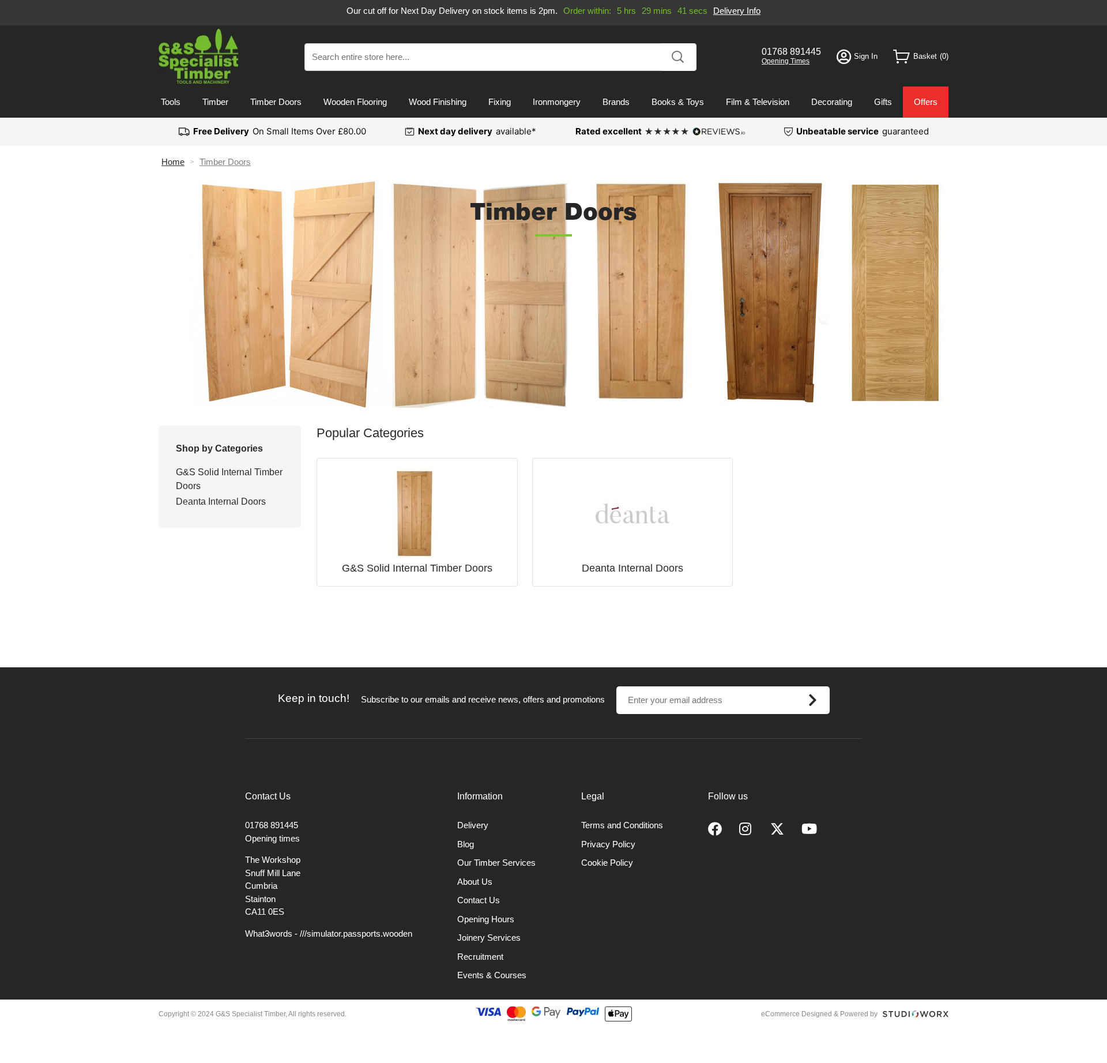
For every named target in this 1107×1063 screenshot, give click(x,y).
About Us (474, 882)
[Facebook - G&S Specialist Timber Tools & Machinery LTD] (715, 829)
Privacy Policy (608, 844)
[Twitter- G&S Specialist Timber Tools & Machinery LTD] (777, 829)
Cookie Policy (607, 862)
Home (172, 161)
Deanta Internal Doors (221, 501)
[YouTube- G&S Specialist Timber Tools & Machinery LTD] (809, 829)
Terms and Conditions (622, 825)
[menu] (553, 102)
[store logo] (199, 56)
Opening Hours (485, 919)
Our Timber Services (496, 862)
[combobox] (500, 57)
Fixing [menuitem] (499, 102)
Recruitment (480, 956)
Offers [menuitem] (925, 102)
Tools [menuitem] (170, 102)
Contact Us (478, 900)
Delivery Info (736, 11)
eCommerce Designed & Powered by (819, 1014)
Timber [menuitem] (215, 102)
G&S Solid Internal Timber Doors (229, 479)
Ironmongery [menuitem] (557, 102)
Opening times (272, 838)
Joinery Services (489, 937)
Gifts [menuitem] (883, 102)
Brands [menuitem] (616, 102)
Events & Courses (491, 975)
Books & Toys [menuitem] (678, 102)
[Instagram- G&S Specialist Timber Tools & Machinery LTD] (746, 829)
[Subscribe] (813, 700)
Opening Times (785, 61)
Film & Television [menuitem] (757, 102)
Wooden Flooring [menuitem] (355, 102)
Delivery (472, 825)
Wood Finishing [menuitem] (437, 102)
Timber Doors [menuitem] (276, 102)
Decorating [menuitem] (831, 102)
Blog (465, 844)
